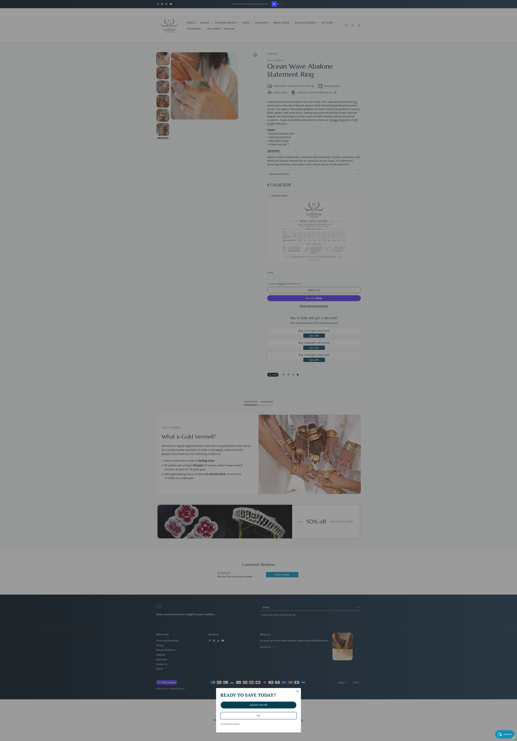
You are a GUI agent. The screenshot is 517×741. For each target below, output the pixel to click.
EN (274, 4)
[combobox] (274, 4)
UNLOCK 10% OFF (258, 704)
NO (258, 715)
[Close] (297, 691)
